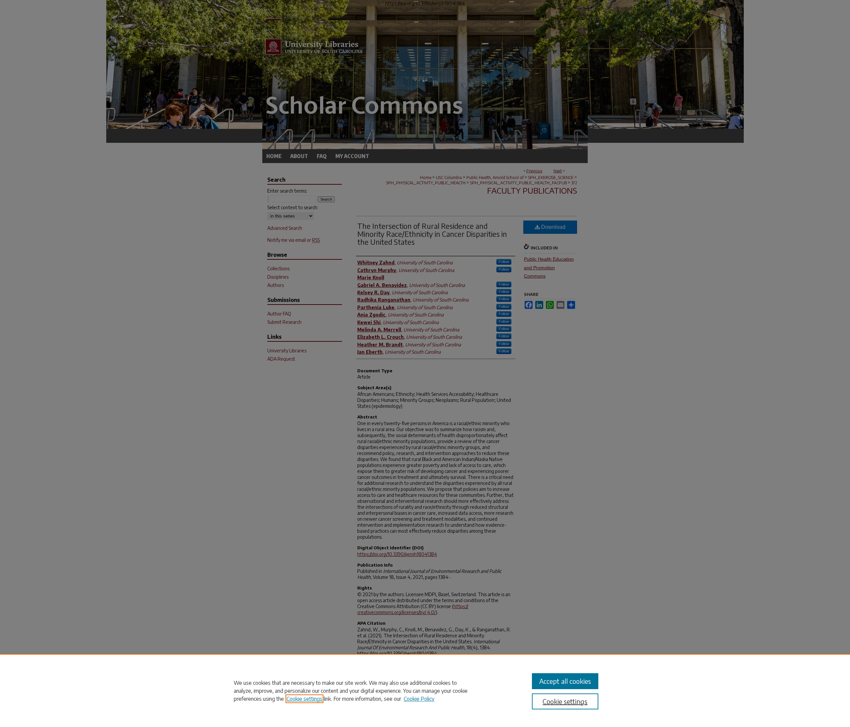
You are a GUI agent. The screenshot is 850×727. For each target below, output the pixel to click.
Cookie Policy (419, 698)
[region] (425, 690)
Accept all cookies (565, 681)
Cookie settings (304, 698)
